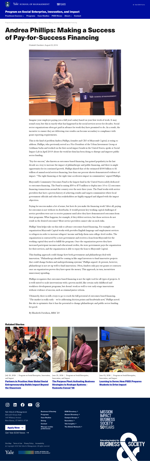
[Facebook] (22, 406)
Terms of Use (17, 443)
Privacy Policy (28, 443)
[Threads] (37, 406)
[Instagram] (7, 406)
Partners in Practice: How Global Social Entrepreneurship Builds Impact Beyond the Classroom (27, 384)
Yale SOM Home (140, 5)
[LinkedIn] (15, 406)
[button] (14, 15)
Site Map (8, 443)
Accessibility (39, 443)
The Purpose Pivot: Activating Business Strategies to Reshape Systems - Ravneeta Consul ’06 (73, 384)
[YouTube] (30, 406)
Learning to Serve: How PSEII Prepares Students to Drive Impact (120, 383)
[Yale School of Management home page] (27, 5)
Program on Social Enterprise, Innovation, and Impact (42, 11)
